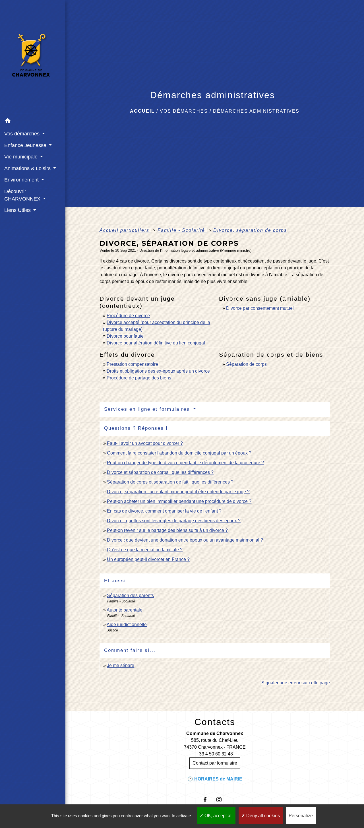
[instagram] (222, 799)
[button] (32, 121)
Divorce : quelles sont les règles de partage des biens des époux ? (174, 520)
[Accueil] (32, 57)
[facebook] (208, 799)
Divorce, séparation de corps (250, 230)
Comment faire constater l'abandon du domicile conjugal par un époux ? (179, 453)
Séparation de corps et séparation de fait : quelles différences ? (170, 482)
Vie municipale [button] (21, 157)
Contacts (215, 722)
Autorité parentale (124, 610)
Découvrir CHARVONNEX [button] (23, 195)
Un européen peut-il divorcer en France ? (148, 559)
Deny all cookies (262, 815)
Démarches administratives (256, 111)
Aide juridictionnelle (127, 624)
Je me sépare (120, 665)
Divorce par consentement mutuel (260, 308)
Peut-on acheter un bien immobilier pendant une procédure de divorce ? (179, 501)
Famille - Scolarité (182, 230)
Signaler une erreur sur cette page (295, 682)
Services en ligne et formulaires (148, 409)
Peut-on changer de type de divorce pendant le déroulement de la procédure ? (185, 462)
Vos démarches (184, 111)
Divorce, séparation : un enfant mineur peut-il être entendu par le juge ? (178, 491)
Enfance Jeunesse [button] (26, 145)
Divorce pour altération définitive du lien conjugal (156, 342)
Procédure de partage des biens (139, 377)
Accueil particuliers (125, 230)
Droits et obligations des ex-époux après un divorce (158, 371)
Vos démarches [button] (22, 134)
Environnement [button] (22, 180)
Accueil (142, 111)
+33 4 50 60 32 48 (215, 753)
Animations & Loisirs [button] (28, 168)
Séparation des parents (130, 595)
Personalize (301, 815)
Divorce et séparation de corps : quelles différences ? (160, 472)
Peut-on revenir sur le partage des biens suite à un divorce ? (167, 530)
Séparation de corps (246, 364)
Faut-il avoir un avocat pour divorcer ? (145, 443)
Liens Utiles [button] (18, 210)
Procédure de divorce (128, 315)
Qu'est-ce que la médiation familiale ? (145, 549)
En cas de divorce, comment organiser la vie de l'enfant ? (164, 511)
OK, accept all (218, 815)
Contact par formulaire (215, 763)
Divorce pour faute (125, 336)
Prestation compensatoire (133, 364)
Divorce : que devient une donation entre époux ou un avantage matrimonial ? (185, 540)
